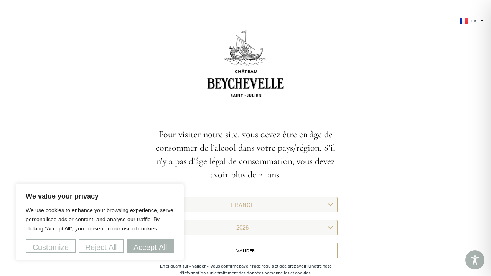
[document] (245, 138)
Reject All (101, 247)
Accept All (150, 247)
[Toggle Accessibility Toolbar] (475, 260)
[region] (99, 222)
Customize (51, 247)
